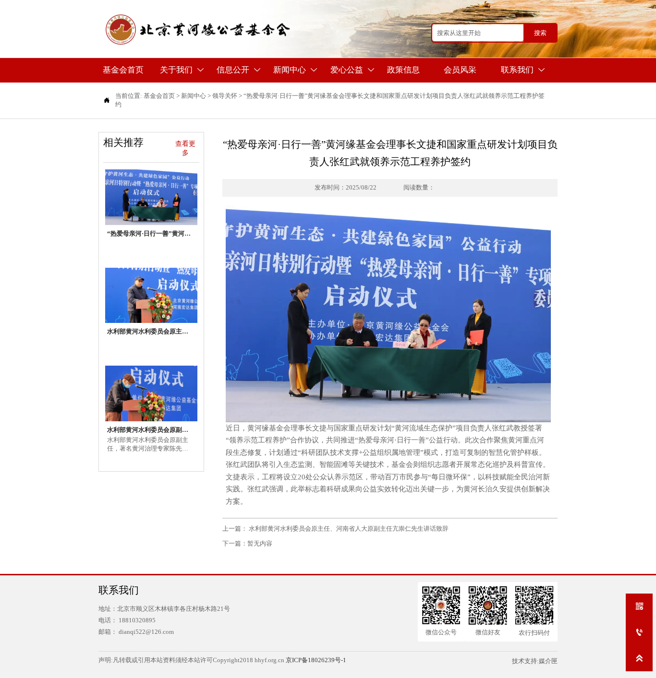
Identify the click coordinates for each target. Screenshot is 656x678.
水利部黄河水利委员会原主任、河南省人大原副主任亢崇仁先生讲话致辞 (348, 528)
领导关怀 (224, 95)
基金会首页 (159, 95)
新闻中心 (193, 95)
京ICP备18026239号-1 (316, 660)
